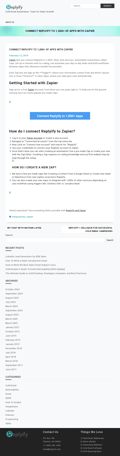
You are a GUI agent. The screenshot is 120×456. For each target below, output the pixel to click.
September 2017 (14, 365)
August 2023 (12, 314)
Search (9, 235)
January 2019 (12, 344)
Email (8, 394)
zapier (29, 216)
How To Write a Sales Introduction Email (26, 260)
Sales (8, 423)
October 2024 (13, 289)
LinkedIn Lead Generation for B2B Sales (26, 256)
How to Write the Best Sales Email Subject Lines (31, 265)
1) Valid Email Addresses (92, 438)
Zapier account (34, 138)
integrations (18, 216)
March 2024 (12, 306)
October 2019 (13, 331)
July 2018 (11, 352)
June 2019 (11, 336)
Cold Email (11, 385)
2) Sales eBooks (88, 441)
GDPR (8, 398)
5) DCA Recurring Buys (91, 451)
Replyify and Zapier (76, 210)
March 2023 (12, 319)
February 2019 (13, 340)
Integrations (12, 406)
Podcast (10, 415)
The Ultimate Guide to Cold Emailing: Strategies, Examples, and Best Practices (46, 273)
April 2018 (11, 357)
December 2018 (14, 348)
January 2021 (12, 327)
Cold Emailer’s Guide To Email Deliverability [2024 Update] (35, 269)
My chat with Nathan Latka (24, 228)
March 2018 (12, 361)
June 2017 (11, 369)
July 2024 (11, 302)
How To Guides (13, 402)
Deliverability (12, 389)
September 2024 (14, 293)
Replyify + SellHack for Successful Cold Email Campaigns (91, 229)
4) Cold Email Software (91, 448)
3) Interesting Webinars (91, 445)
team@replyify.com (52, 449)
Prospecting (12, 419)
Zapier (12, 60)
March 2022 (12, 323)
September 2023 (14, 310)
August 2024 (12, 298)
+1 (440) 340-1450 (51, 445)
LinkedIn (10, 411)
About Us (10, 22)
